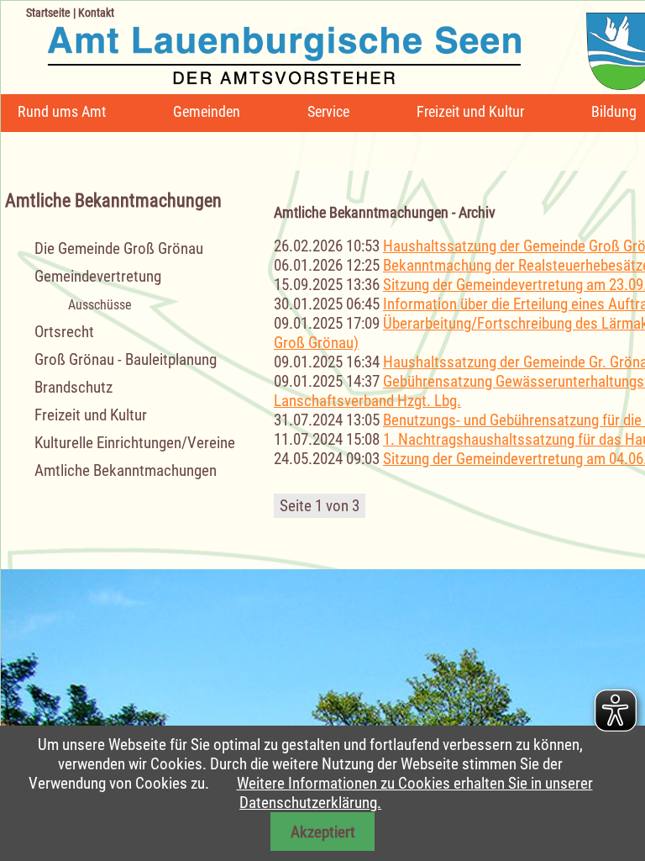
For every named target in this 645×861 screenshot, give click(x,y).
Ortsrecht (64, 331)
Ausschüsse (100, 305)
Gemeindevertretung (97, 276)
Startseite (48, 12)
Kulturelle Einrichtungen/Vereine (134, 442)
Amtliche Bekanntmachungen (125, 470)
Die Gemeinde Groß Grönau (118, 248)
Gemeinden (206, 111)
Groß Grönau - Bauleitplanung (125, 359)
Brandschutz (73, 387)
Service (328, 111)
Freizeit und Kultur (470, 111)
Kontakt (96, 12)
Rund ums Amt (62, 111)
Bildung (614, 111)
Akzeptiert (323, 832)
